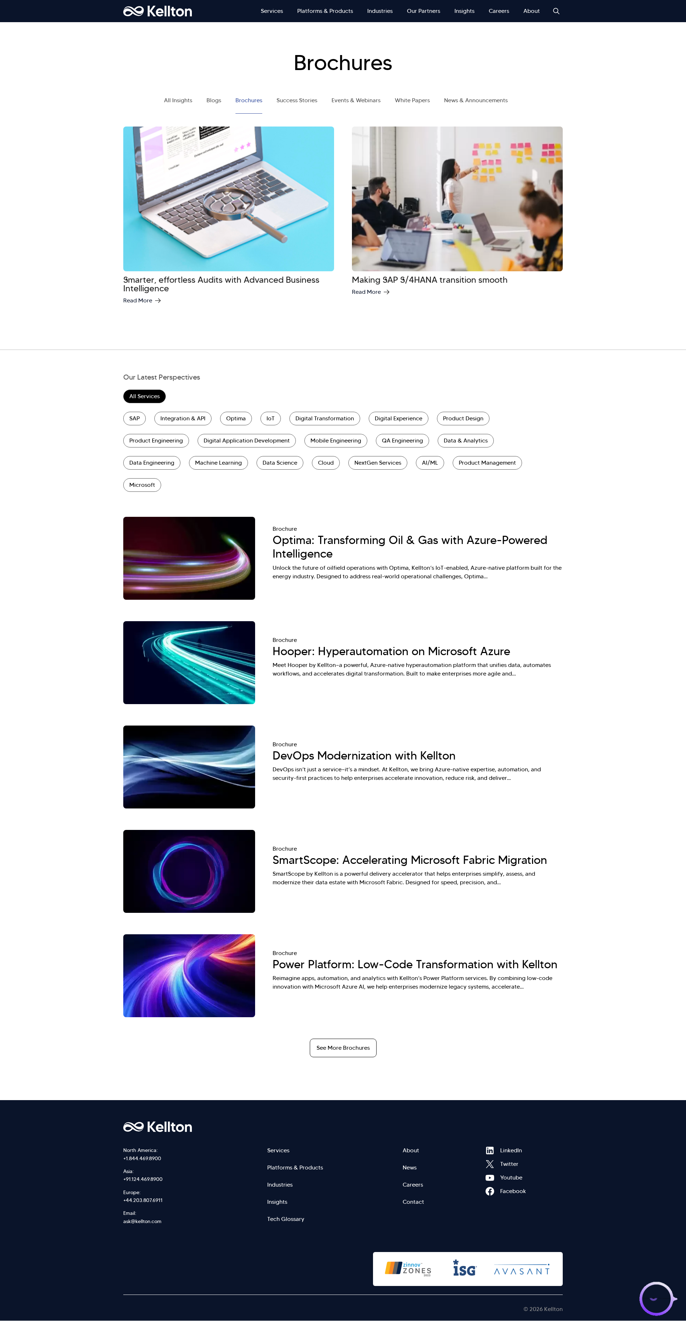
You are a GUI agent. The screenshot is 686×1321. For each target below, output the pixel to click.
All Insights (178, 100)
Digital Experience (398, 418)
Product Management (487, 462)
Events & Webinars (356, 100)
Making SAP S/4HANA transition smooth (430, 280)
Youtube (490, 1177)
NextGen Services (377, 462)
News (410, 1167)
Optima (236, 418)
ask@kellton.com (142, 1221)
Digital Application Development (247, 440)
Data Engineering (151, 462)
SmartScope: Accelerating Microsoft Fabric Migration (410, 860)
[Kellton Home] (195, 1127)
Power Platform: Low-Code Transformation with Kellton (415, 964)
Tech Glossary (285, 1219)
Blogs (214, 100)
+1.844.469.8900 (142, 1158)
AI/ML (430, 462)
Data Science (280, 462)
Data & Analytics (466, 440)
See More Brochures (343, 1047)
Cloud (326, 462)
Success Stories (297, 100)
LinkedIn (490, 1150)
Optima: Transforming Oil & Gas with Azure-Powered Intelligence (410, 547)
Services (272, 11)
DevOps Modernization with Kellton (364, 755)
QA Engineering (402, 440)
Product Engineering (156, 440)
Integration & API (182, 418)
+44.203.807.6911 (143, 1200)
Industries (380, 11)
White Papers (412, 100)
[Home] (157, 11)
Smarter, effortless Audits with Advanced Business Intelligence (221, 284)
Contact (413, 1201)
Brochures (248, 100)
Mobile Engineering (335, 440)
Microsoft (142, 484)
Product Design (463, 418)
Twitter (490, 1164)
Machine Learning (218, 462)
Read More (137, 300)
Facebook (490, 1191)
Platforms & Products (325, 11)
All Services (144, 396)
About (531, 11)
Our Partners (423, 11)
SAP (134, 418)
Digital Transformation (324, 418)
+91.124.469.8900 (143, 1179)
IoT (271, 418)
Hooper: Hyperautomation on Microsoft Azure (391, 651)
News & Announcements (476, 100)
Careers (499, 11)
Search (556, 11)
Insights (464, 11)
